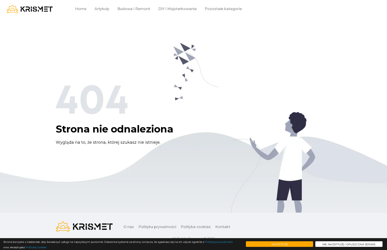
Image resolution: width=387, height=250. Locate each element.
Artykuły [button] (102, 9)
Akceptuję (279, 244)
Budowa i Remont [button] (133, 9)
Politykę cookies (36, 247)
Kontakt (222, 227)
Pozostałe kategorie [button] (223, 9)
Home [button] (80, 9)
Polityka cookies (196, 227)
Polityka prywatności (157, 227)
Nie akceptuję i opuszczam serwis (348, 244)
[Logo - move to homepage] (30, 9)
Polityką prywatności (219, 242)
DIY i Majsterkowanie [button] (177, 9)
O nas (128, 227)
